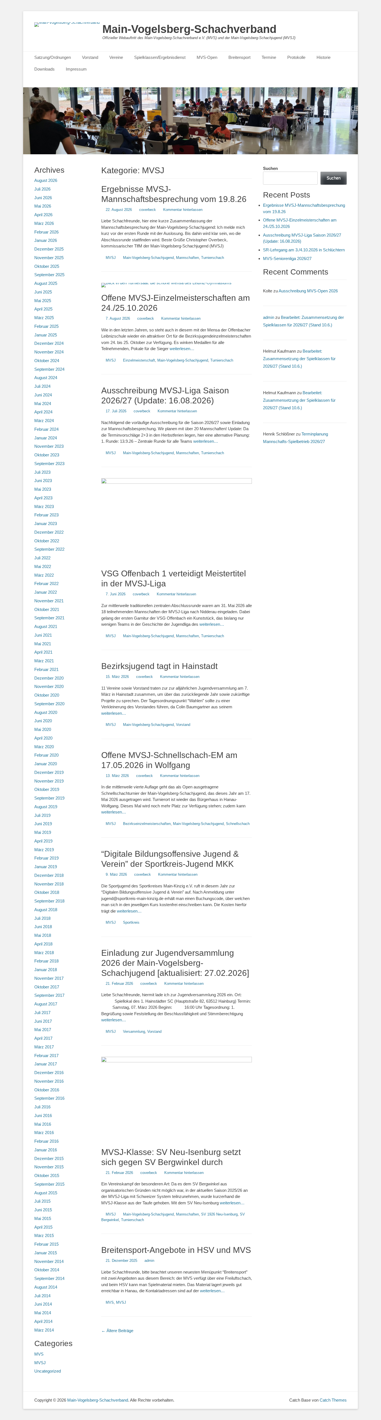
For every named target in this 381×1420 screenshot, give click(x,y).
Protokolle (296, 57)
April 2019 (43, 841)
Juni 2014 (43, 1304)
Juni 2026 (43, 197)
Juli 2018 (42, 918)
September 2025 (49, 274)
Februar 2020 (46, 755)
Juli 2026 (42, 189)
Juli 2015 (42, 1201)
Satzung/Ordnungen (52, 57)
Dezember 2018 (49, 875)
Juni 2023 (43, 480)
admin (149, 1260)
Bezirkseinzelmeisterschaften (147, 824)
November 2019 (49, 781)
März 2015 (44, 1235)
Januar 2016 (45, 1149)
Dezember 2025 (49, 249)
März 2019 (44, 849)
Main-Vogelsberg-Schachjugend (148, 258)
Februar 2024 (46, 429)
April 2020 (43, 738)
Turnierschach (212, 258)
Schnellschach (238, 824)
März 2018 (44, 952)
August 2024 (45, 377)
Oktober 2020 (46, 695)
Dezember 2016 (49, 1072)
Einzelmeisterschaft (139, 360)
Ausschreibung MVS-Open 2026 (308, 290)
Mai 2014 (42, 1312)
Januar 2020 (45, 763)
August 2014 (45, 1287)
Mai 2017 (42, 1029)
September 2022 (49, 549)
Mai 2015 (42, 1218)
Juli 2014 (42, 1295)
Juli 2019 (42, 815)
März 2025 (44, 317)
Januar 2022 (45, 592)
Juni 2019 (43, 823)
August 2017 (45, 1004)
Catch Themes (333, 1400)
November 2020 (49, 686)
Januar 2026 (45, 240)
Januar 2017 (45, 1064)
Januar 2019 (45, 866)
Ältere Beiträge (117, 1330)
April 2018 (43, 944)
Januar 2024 (45, 437)
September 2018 (49, 901)
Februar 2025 (46, 326)
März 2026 (44, 223)
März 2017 (44, 1046)
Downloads (44, 69)
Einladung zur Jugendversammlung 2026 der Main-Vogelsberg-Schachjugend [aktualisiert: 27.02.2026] (175, 963)
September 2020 (49, 703)
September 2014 (49, 1278)
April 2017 (43, 1038)
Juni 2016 (43, 1115)
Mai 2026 (42, 206)
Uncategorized (47, 1371)
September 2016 (49, 1098)
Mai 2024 (42, 403)
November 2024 (49, 352)
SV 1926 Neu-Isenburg (219, 1214)
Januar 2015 (45, 1252)
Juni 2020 (43, 720)
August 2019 (45, 806)
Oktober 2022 (46, 540)
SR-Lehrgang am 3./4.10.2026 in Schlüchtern (304, 249)
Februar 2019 (46, 858)
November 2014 (49, 1261)
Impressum (76, 69)
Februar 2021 (46, 669)
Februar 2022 (46, 583)
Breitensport (239, 57)
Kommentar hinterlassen (182, 210)
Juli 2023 (42, 472)
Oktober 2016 (46, 1089)
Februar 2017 (46, 1055)
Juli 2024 (42, 386)
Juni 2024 (43, 395)
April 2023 (43, 497)
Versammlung (134, 1031)
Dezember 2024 (49, 343)
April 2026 (43, 214)
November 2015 (49, 1166)
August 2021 (45, 626)
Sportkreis (131, 922)
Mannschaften (187, 258)
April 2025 (43, 309)
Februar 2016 (46, 1141)
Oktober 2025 (46, 266)
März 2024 (44, 420)
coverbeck (147, 210)
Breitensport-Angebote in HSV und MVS (176, 1250)
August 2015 (45, 1192)
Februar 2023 (46, 514)
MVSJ (111, 258)
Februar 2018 (46, 961)
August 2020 (45, 712)
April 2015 (43, 1227)
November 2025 (49, 257)
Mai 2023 (42, 489)
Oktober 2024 (46, 360)
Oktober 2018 (46, 892)
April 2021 (43, 652)
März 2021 (44, 660)
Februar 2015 (46, 1244)
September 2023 (49, 463)
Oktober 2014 (46, 1269)
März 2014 (44, 1330)
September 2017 (49, 995)
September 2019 (49, 798)
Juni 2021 (43, 635)
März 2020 (44, 746)
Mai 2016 (42, 1124)
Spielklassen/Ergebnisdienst (159, 57)
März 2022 (44, 575)
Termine (269, 57)
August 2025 (45, 283)
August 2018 (45, 909)
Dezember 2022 (49, 532)
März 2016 (44, 1132)
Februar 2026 (46, 232)
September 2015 (49, 1184)
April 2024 (43, 412)
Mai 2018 (42, 935)
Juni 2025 (43, 292)
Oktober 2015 (46, 1175)
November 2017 (49, 978)
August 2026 (45, 180)
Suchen (270, 168)
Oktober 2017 (46, 987)
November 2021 (49, 600)
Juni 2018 (43, 926)
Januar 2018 (45, 969)
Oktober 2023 (46, 455)
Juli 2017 (42, 1012)
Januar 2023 (45, 523)
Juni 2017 (43, 1021)
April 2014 (43, 1321)
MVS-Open (207, 57)
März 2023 (44, 506)
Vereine (116, 57)
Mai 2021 (42, 643)
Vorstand (90, 57)
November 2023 (49, 446)
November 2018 (49, 884)
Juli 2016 (42, 1106)
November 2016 (49, 1081)
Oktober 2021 (46, 609)
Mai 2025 (42, 300)
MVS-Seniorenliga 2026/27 (287, 258)
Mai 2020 (42, 729)
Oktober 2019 (46, 789)
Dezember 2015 (49, 1158)
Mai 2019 (42, 832)
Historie (324, 57)
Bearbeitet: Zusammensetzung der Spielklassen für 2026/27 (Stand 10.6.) (299, 359)
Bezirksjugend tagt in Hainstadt (159, 666)
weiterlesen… (182, 348)
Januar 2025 (45, 335)
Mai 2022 (42, 566)
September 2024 (49, 369)
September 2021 (49, 617)
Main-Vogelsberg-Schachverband (189, 29)
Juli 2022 (42, 557)
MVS (110, 1302)
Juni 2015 (43, 1209)
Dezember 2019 (49, 772)
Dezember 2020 (49, 678)
